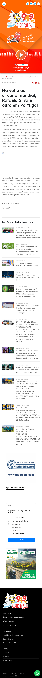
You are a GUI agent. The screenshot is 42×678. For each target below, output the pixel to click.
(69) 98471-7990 (10, 625)
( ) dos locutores (15, 527)
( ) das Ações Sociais (16, 534)
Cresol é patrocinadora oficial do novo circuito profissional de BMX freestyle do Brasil (28, 369)
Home (3, 77)
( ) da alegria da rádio (16, 518)
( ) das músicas (14, 524)
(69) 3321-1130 (10, 621)
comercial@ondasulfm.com (14, 617)
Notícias (7, 656)
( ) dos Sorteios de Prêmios (18, 521)
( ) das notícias (14, 530)
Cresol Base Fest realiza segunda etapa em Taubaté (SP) (27, 277)
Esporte (8, 77)
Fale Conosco (9, 660)
